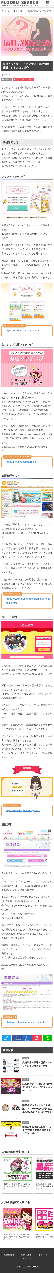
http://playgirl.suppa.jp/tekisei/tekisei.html (27, 1022)
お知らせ (7, 79)
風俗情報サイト (10, 1255)
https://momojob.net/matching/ (21, 462)
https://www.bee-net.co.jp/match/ (22, 330)
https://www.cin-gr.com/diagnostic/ (23, 810)
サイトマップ (44, 1255)
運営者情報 (27, 1259)
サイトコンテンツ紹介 (24, 79)
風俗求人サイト (27, 1255)
